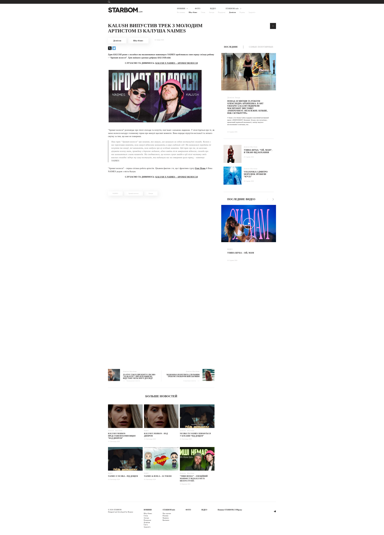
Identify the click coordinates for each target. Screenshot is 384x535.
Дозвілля (232, 12)
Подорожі (221, 12)
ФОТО (197, 8)
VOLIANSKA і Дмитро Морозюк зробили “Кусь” (256, 174)
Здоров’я (252, 12)
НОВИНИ (181, 8)
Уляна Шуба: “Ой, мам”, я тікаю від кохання (258, 151)
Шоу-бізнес (193, 12)
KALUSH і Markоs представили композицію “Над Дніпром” (122, 435)
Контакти (166, 520)
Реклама (165, 516)
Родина (242, 12)
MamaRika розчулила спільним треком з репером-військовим (183, 375)
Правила (166, 518)
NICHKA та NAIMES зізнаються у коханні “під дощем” (195, 434)
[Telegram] (114, 48)
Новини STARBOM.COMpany (230, 510)
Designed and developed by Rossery (120, 512)
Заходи (211, 12)
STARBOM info (232, 8)
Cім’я (146, 525)
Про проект (167, 513)
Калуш (151, 193)
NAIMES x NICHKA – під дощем (123, 476)
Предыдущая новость (133, 381)
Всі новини (181, 12)
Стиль (203, 12)
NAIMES (115, 193)
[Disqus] (161, 240)
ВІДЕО (213, 8)
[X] (110, 48)
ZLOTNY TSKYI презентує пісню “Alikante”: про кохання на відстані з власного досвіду (139, 376)
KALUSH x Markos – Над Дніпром (156, 434)
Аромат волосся (133, 193)
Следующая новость (189, 381)
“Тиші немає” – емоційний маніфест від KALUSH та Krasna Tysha (194, 478)
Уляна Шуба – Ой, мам (240, 253)
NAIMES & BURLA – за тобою (158, 476)
